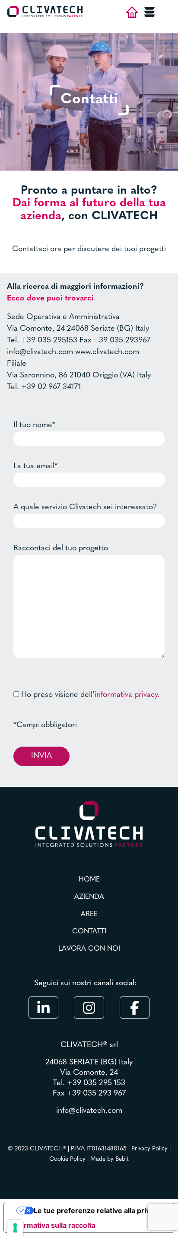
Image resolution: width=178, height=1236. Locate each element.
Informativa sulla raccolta (53, 1225)
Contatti (89, 931)
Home (89, 879)
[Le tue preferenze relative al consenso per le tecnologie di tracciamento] (15, 1228)
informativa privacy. (127, 695)
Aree (89, 914)
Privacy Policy (149, 1149)
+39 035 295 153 (96, 1083)
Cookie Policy (67, 1159)
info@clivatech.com (89, 1111)
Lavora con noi (89, 948)
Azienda (89, 897)
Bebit (122, 1159)
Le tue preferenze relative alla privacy (98, 1210)
